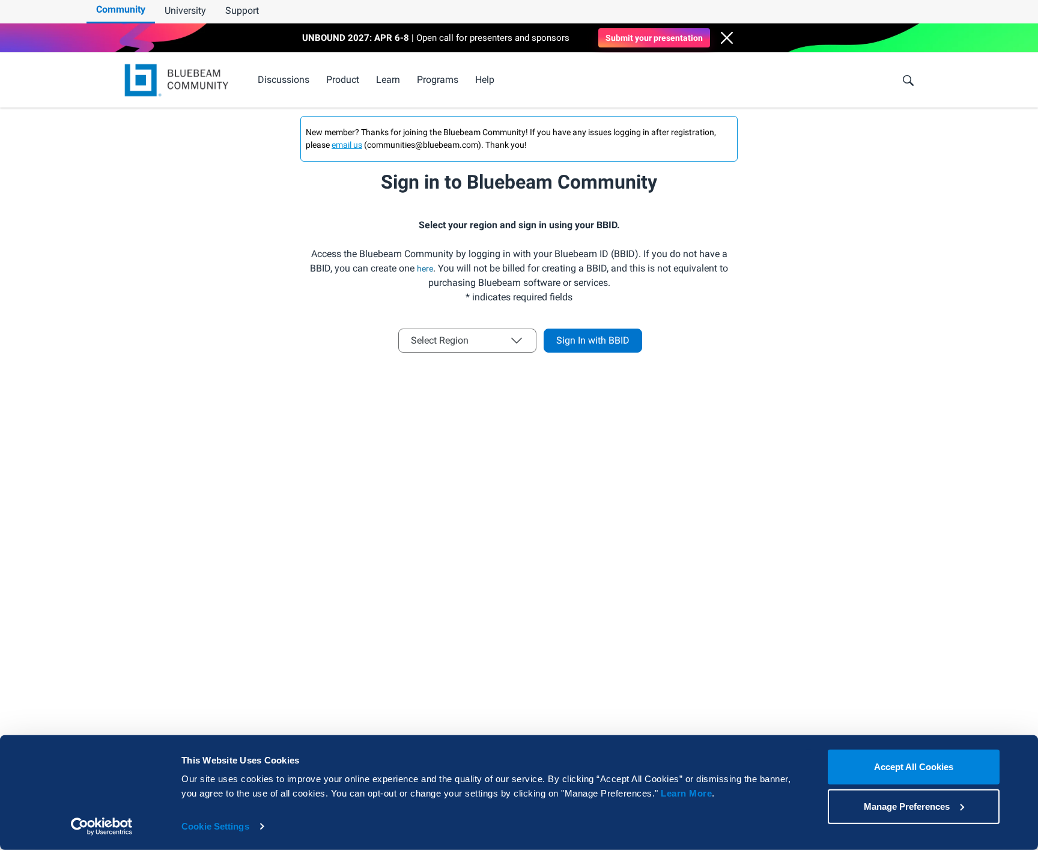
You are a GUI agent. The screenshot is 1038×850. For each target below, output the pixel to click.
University (185, 10)
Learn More (686, 793)
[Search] (908, 80)
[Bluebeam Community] (179, 80)
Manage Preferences (907, 806)
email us (347, 145)
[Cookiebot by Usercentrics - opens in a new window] (101, 827)
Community (120, 9)
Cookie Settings (215, 826)
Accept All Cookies (913, 767)
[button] (726, 37)
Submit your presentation (654, 38)
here (425, 268)
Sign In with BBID (593, 340)
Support (242, 10)
